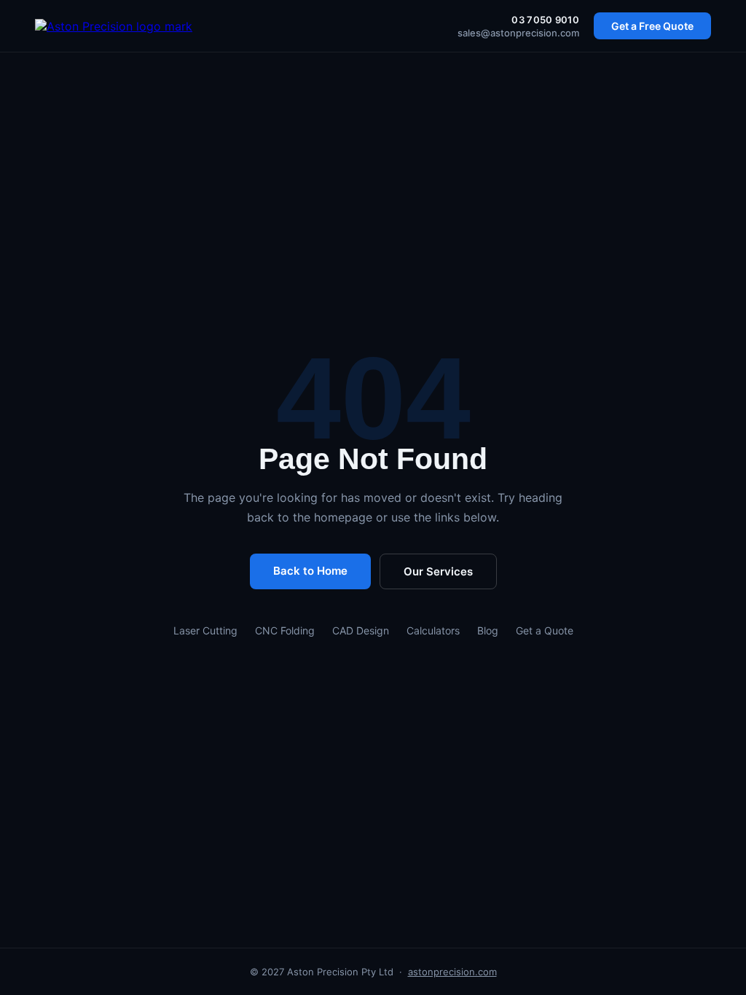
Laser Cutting (205, 630)
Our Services (438, 571)
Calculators (433, 630)
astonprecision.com (452, 972)
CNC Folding (285, 630)
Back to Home (310, 571)
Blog (487, 630)
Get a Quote (544, 630)
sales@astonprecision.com (518, 33)
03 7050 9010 (545, 19)
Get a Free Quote (652, 26)
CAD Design (360, 630)
